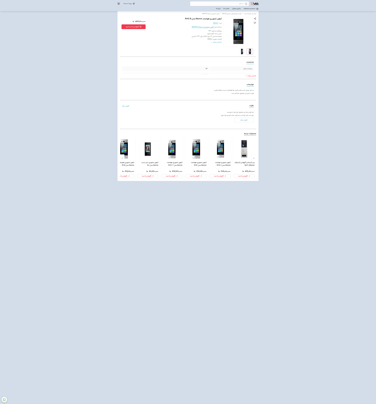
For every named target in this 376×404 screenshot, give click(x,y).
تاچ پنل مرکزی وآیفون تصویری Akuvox (232, 13)
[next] (122, 158)
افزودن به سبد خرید (132, 27)
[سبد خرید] (119, 3)
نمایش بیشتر (252, 76)
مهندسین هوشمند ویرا (250, 13)
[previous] (254, 158)
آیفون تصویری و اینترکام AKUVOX (210, 13)
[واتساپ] (4, 399)
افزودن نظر (125, 106)
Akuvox (215, 23)
